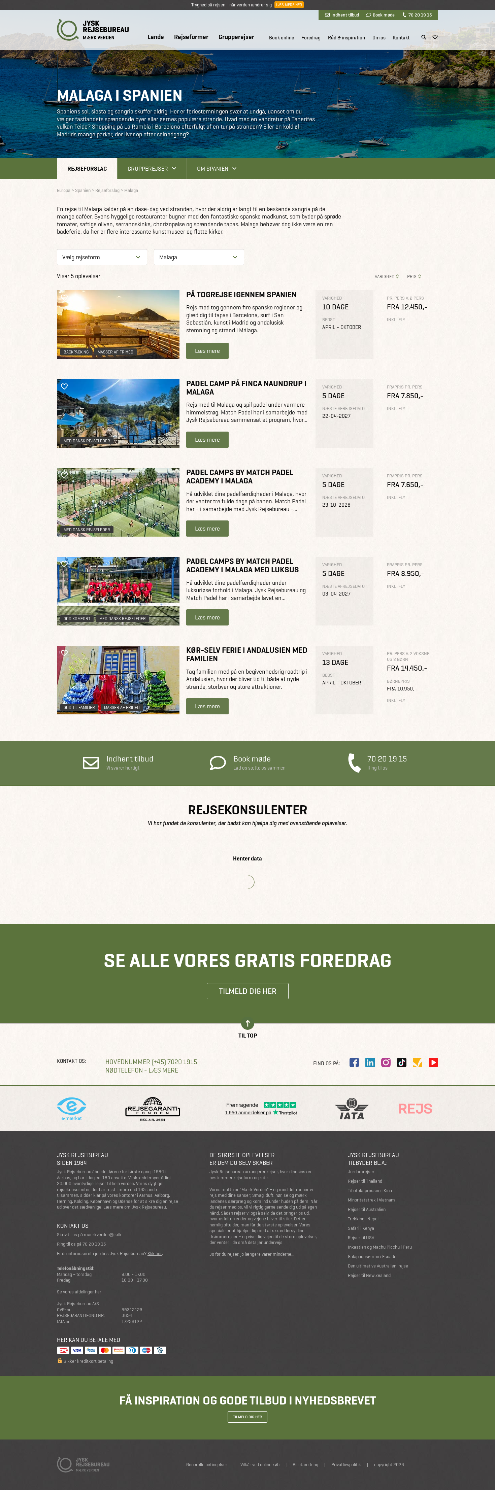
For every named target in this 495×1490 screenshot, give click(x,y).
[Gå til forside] (93, 30)
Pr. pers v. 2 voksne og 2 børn (408, 657)
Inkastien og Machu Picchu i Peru (380, 1247)
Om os (379, 37)
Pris (412, 276)
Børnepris (398, 681)
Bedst (328, 320)
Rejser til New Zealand (369, 1275)
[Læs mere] (118, 324)
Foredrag (311, 37)
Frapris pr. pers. (405, 387)
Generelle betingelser (206, 1464)
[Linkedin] (370, 1062)
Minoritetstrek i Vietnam (371, 1200)
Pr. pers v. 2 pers (405, 298)
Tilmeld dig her (247, 991)
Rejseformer (191, 37)
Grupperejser (236, 37)
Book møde (384, 15)
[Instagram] (386, 1062)
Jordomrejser (361, 1172)
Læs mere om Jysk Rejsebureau (134, 1207)
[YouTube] (433, 1062)
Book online (281, 37)
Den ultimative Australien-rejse (378, 1266)
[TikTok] (401, 1062)
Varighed (384, 276)
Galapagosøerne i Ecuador (373, 1256)
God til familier (79, 707)
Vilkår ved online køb (259, 1464)
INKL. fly (396, 320)
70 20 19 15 (420, 15)
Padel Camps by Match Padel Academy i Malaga (239, 476)
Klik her (154, 1253)
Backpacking (76, 352)
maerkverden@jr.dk (103, 1235)
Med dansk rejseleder (87, 441)
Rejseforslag (87, 168)
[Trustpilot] (417, 1062)
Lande (155, 37)
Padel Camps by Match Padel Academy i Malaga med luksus (242, 565)
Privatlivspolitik (346, 1464)
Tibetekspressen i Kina (370, 1190)
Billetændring (305, 1464)
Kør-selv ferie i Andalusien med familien (246, 654)
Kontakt (401, 37)
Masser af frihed (115, 352)
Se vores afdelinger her (79, 1292)
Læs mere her (289, 4)
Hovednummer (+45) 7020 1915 (151, 1062)
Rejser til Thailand (365, 1181)
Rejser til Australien (367, 1209)
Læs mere (207, 350)
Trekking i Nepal (363, 1219)
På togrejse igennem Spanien (241, 294)
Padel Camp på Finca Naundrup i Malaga (246, 387)
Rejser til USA (361, 1238)
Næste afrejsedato (343, 408)
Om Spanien (212, 168)
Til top (247, 1035)
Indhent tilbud (345, 15)
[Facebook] (354, 1062)
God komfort (77, 618)
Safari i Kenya (361, 1228)
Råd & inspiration (346, 37)
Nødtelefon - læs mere (141, 1070)
